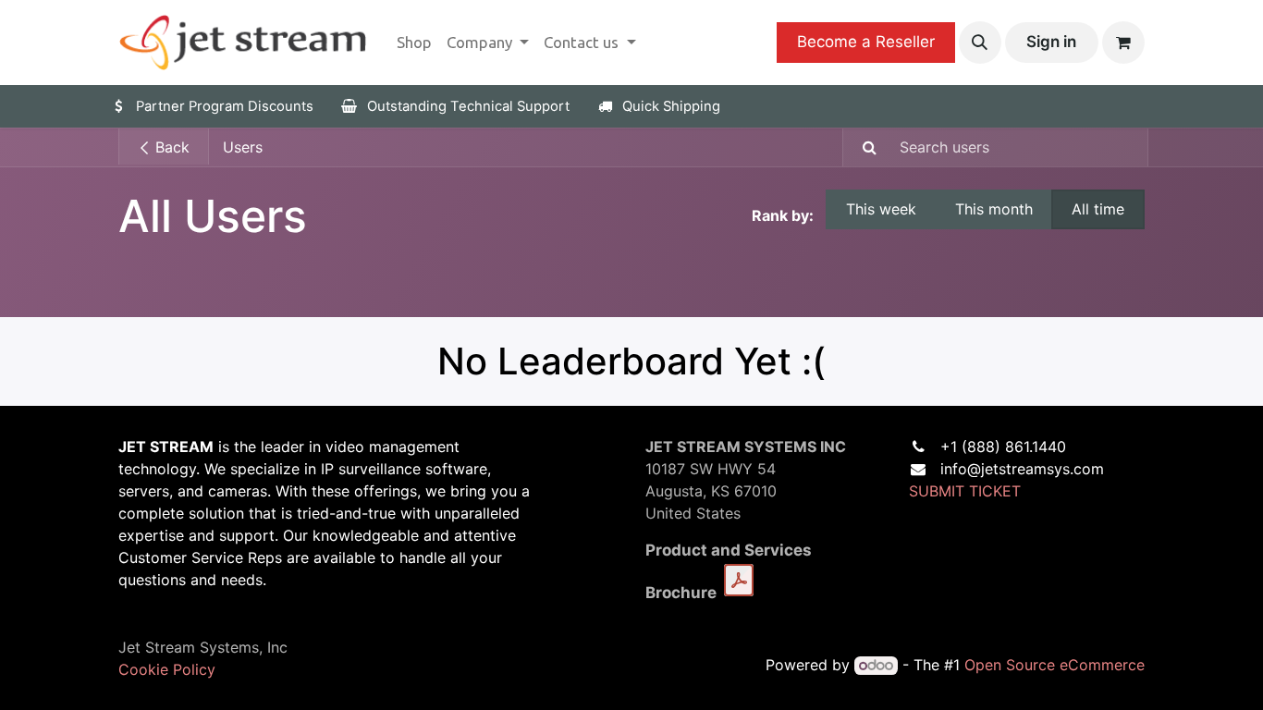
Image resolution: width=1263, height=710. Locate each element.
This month (994, 209)
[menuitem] (414, 42)
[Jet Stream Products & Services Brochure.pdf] (738, 580)
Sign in (1051, 41)
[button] (980, 42)
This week (881, 209)
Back (170, 147)
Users (243, 147)
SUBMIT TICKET (965, 491)
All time (1098, 209)
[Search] (862, 147)
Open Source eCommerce (1054, 664)
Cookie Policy (166, 669)
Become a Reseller (866, 41)
